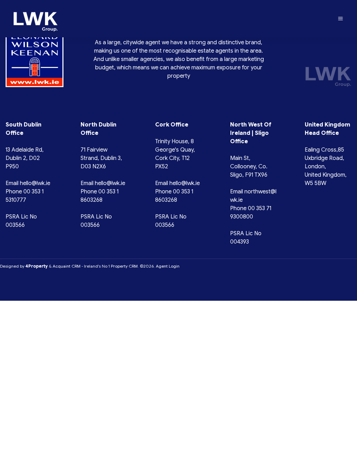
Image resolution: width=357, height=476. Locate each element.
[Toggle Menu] (341, 19)
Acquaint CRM (67, 266)
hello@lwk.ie (35, 183)
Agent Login (168, 266)
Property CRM (124, 266)
